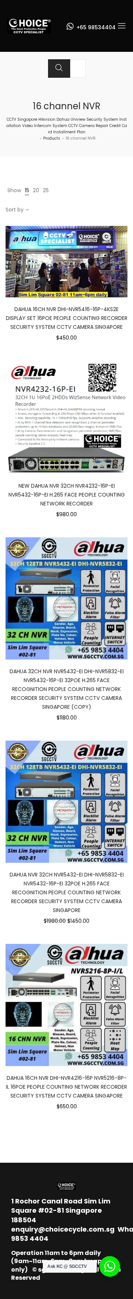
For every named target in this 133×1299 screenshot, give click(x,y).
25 (46, 190)
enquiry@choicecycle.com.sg (63, 1229)
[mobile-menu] (121, 26)
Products (51, 138)
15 (27, 190)
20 (36, 190)
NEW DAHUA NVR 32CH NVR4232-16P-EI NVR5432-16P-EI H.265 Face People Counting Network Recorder (66, 494)
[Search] (59, 68)
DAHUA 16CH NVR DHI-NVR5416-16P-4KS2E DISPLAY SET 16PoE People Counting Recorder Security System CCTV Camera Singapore (66, 318)
